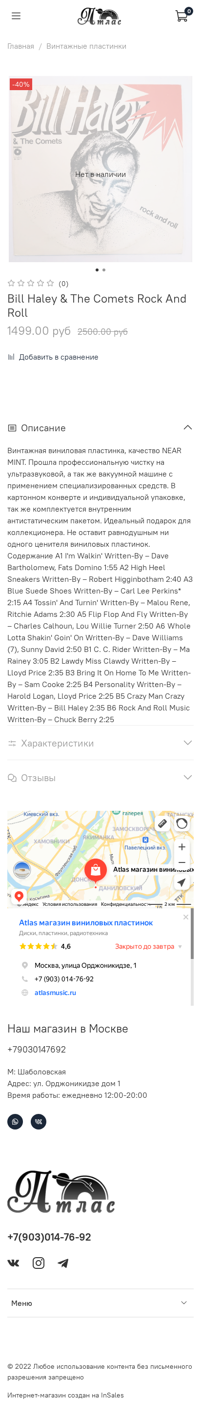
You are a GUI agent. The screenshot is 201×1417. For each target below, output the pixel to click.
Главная (20, 46)
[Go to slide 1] (97, 269)
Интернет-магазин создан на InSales (65, 1395)
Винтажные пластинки (86, 46)
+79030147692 (36, 1049)
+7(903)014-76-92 (49, 1237)
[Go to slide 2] (103, 269)
